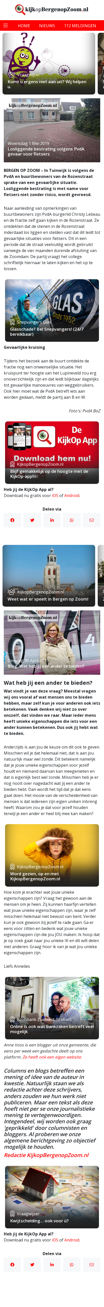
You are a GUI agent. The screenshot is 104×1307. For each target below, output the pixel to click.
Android (71, 495)
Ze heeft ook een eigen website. (52, 1057)
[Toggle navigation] (5, 25)
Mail (91, 520)
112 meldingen (80, 25)
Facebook (12, 520)
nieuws (47, 25)
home (24, 25)
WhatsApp (71, 520)
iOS (55, 495)
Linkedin (52, 520)
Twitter (32, 520)
